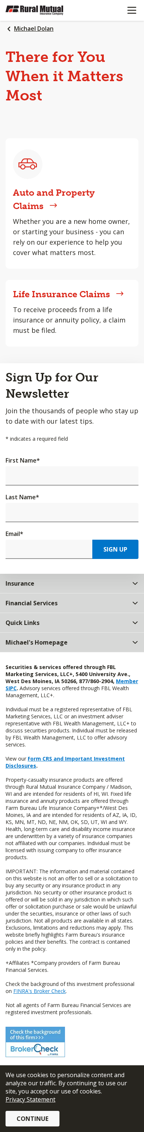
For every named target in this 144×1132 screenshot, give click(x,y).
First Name (23, 460)
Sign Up (115, 549)
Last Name (22, 497)
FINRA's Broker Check (39, 990)
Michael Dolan (34, 28)
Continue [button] (32, 1119)
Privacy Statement (30, 1099)
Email (14, 534)
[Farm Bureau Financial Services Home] (44, 10)
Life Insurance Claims (61, 294)
